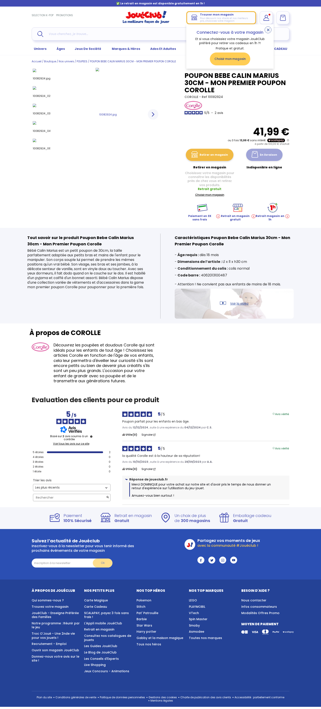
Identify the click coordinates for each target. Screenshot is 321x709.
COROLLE (192, 97)
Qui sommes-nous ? (48, 600)
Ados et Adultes (163, 49)
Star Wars (144, 625)
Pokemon (143, 600)
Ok (103, 563)
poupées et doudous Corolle (110, 345)
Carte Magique (96, 600)
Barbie (141, 619)
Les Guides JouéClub (100, 646)
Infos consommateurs (259, 606)
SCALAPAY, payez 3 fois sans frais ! (106, 615)
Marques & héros (126, 49)
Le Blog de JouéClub (100, 652)
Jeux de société (88, 49)
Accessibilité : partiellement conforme (259, 697)
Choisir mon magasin (230, 59)
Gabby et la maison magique (159, 638)
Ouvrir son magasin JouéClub (55, 650)
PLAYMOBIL (197, 606)
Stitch (140, 606)
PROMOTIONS (64, 15)
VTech (194, 613)
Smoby (194, 625)
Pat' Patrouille (147, 613)
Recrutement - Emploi (49, 644)
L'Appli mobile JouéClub (103, 623)
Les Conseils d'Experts (101, 659)
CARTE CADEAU (275, 49)
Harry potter (146, 631)
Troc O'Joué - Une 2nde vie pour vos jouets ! (53, 635)
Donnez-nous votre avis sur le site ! (55, 658)
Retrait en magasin (99, 629)
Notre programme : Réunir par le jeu (56, 625)
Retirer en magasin (214, 155)
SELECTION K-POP (43, 15)
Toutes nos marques (205, 638)
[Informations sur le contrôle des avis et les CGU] (91, 436)
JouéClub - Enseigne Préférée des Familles (55, 615)
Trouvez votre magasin (50, 606)
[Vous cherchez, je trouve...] (40, 34)
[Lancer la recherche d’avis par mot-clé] (107, 497)
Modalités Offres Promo (260, 613)
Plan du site (44, 697)
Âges (61, 49)
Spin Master (198, 619)
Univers (40, 49)
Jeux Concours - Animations (106, 671)
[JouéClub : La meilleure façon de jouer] (146, 23)
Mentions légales (161, 700)
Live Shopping (95, 665)
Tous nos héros (148, 644)
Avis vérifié (282, 414)
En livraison (268, 155)
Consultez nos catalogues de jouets (107, 638)
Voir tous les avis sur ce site (71, 443)
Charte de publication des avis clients (205, 697)
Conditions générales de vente (75, 697)
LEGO (193, 600)
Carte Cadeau (95, 606)
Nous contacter (253, 600)
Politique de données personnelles (122, 697)
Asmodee (196, 631)
